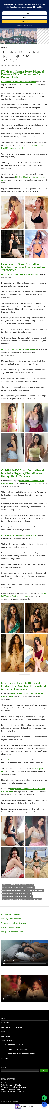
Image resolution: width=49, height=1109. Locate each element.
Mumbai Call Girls (8, 1058)
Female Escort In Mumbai (10, 914)
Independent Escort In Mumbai (13, 1027)
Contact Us (5, 1036)
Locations (5, 1023)
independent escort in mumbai (18, 760)
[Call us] (44, 1104)
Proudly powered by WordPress (11, 1101)
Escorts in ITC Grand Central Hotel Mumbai (19, 274)
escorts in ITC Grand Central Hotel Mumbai (18, 887)
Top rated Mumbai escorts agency (13, 923)
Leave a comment (13, 65)
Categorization (7, 1040)
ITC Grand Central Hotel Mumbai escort (17, 893)
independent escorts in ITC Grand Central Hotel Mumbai (23, 890)
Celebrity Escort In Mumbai (11, 919)
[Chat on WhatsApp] (44, 1098)
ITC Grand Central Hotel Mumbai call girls (18, 535)
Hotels (4, 48)
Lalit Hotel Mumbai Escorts (11, 927)
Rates (3, 1031)
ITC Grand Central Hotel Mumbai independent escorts (22, 899)
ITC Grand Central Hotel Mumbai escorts (17, 896)
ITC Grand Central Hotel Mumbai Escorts (20, 56)
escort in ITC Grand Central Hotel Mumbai (18, 885)
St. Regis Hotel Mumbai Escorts (12, 932)
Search (3, 1067)
